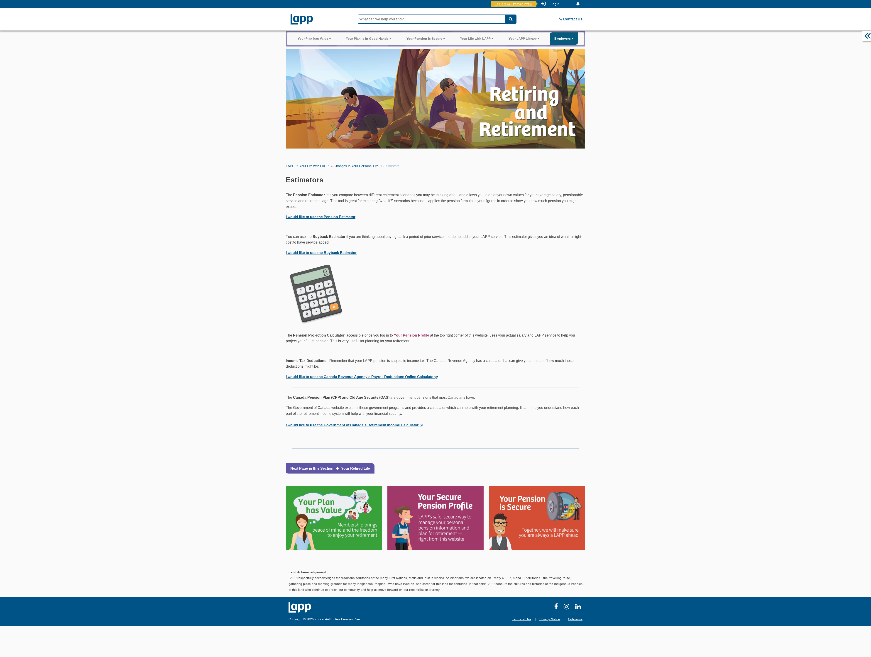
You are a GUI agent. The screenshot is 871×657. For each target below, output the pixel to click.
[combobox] (431, 19)
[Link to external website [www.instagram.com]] (567, 608)
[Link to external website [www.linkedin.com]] (578, 608)
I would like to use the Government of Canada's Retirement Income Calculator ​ (352, 425)
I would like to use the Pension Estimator (320, 217)
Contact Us (572, 19)
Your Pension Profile (411, 335)
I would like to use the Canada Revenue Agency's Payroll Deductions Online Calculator (360, 377)
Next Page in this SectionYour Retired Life (330, 468)
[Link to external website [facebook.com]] (556, 608)
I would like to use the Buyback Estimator (321, 253)
